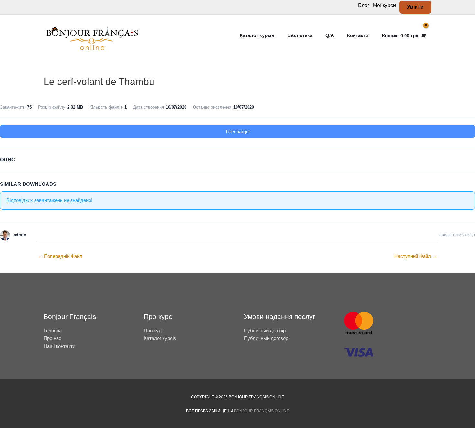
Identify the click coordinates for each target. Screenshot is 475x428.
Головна (53, 330)
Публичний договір (265, 330)
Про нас (52, 338)
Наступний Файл (415, 256)
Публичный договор (266, 338)
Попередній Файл (60, 256)
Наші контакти (59, 346)
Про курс (154, 330)
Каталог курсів (160, 338)
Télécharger (237, 131)
